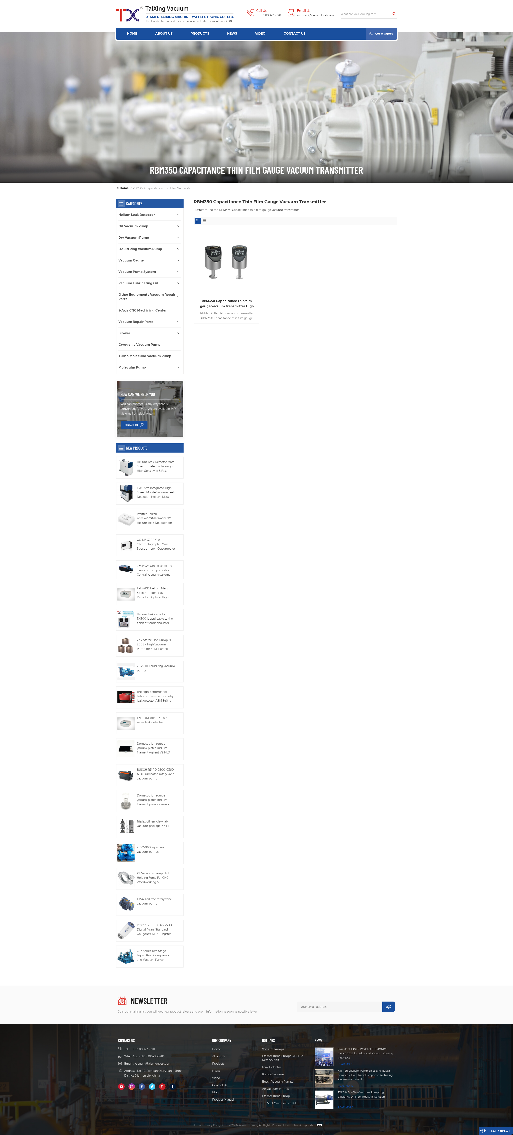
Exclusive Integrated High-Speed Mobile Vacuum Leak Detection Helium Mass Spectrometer (156, 492)
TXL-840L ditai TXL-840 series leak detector (152, 720)
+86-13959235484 (152, 1056)
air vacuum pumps (275, 1089)
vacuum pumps (273, 1049)
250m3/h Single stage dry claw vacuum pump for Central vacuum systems (154, 570)
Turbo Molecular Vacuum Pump (144, 356)
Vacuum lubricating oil (138, 283)
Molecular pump (132, 367)
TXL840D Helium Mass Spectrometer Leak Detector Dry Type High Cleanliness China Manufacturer (153, 593)
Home (132, 33)
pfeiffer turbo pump (276, 1096)
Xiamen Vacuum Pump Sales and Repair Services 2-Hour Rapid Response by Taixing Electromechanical (365, 1075)
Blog (215, 1092)
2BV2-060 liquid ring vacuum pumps (151, 849)
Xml (224, 1125)
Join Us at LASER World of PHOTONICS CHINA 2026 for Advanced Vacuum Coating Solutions (365, 1053)
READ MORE (345, 1064)
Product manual (223, 1099)
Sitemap (197, 1125)
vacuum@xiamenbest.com (315, 15)
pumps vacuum (273, 1074)
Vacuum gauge (131, 260)
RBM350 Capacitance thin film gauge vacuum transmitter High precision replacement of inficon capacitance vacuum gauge (227, 304)
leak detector (271, 1067)
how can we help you (138, 394)
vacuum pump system (137, 272)
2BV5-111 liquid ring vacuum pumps (156, 668)
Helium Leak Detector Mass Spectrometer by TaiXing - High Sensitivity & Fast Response (155, 466)
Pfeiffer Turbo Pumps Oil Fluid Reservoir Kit (282, 1058)
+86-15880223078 (268, 15)
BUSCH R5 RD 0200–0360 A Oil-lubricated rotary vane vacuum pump (155, 774)
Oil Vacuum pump (133, 226)
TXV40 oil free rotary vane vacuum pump (154, 901)
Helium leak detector (136, 215)
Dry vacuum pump (133, 237)
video (260, 33)
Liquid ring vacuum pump (140, 249)
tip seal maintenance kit (279, 1103)
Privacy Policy (212, 1125)
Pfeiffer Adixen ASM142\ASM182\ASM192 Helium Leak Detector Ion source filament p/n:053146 (155, 518)
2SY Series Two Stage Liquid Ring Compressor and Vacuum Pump (153, 955)
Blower (124, 333)
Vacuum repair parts (135, 322)
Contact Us (294, 33)
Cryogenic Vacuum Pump (139, 345)
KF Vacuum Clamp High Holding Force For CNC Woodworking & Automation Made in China (155, 878)
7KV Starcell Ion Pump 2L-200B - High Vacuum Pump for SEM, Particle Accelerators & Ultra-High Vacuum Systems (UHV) (155, 644)
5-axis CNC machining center (142, 310)
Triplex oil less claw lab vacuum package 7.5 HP (153, 824)
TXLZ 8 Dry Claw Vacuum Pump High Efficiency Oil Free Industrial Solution (362, 1094)
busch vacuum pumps (277, 1081)
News (232, 33)
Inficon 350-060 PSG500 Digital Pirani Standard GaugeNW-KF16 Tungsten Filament (154, 929)
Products (200, 33)
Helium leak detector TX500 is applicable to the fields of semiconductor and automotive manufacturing (155, 618)
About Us (164, 33)
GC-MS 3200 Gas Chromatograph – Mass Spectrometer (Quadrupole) (156, 544)
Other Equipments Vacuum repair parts (146, 297)
